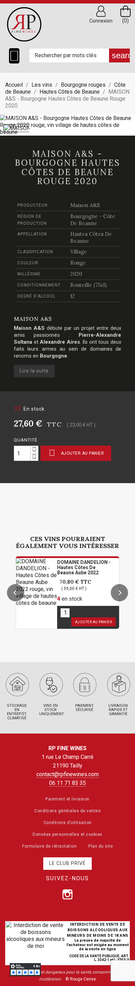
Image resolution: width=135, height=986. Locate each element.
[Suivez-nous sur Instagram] (67, 894)
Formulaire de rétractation (49, 846)
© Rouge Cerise (80, 979)
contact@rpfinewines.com (67, 774)
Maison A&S (85, 205)
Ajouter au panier (76, 452)
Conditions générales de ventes (67, 810)
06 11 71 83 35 (67, 783)
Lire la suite (34, 371)
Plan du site (100, 846)
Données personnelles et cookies (67, 834)
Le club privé (67, 863)
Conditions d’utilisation (68, 822)
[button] (15, 592)
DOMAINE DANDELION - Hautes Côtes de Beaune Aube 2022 (84, 567)
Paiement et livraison (67, 799)
